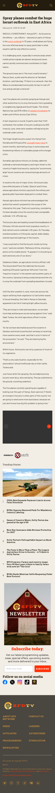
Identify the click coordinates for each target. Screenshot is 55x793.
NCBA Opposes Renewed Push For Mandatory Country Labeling (29, 511)
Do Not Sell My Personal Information (17, 775)
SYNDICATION (37, 740)
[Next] (49, 426)
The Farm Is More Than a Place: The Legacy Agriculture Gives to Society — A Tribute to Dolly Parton (28, 552)
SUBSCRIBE (43, 668)
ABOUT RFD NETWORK (9, 717)
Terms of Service (28, 771)
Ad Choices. (44, 771)
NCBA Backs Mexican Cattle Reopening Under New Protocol (29, 575)
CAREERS (34, 726)
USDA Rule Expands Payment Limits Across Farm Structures (28, 501)
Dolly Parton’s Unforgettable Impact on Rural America (29, 541)
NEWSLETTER (11, 747)
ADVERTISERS (37, 733)
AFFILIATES (9, 733)
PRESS (6, 726)
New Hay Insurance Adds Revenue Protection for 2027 (29, 531)
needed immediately (39, 110)
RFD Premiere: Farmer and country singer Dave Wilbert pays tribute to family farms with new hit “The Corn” (28, 564)
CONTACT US (36, 716)
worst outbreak (15, 41)
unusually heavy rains (36, 142)
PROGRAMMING (12, 740)
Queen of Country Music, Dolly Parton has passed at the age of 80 (27, 521)
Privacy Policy (15, 771)
